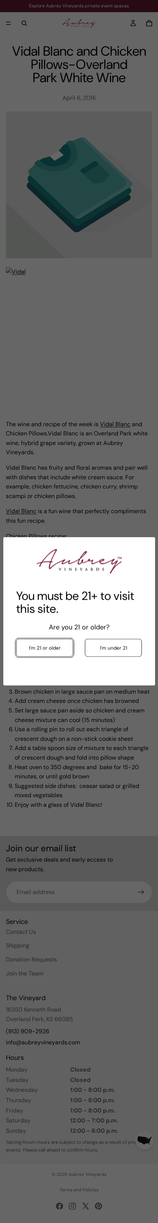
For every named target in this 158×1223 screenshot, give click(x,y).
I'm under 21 (113, 648)
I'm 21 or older (44, 648)
